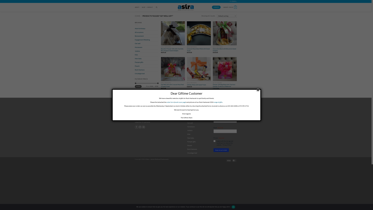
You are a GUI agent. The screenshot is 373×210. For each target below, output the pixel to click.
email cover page (180, 102)
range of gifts (218, 102)
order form (170, 102)
